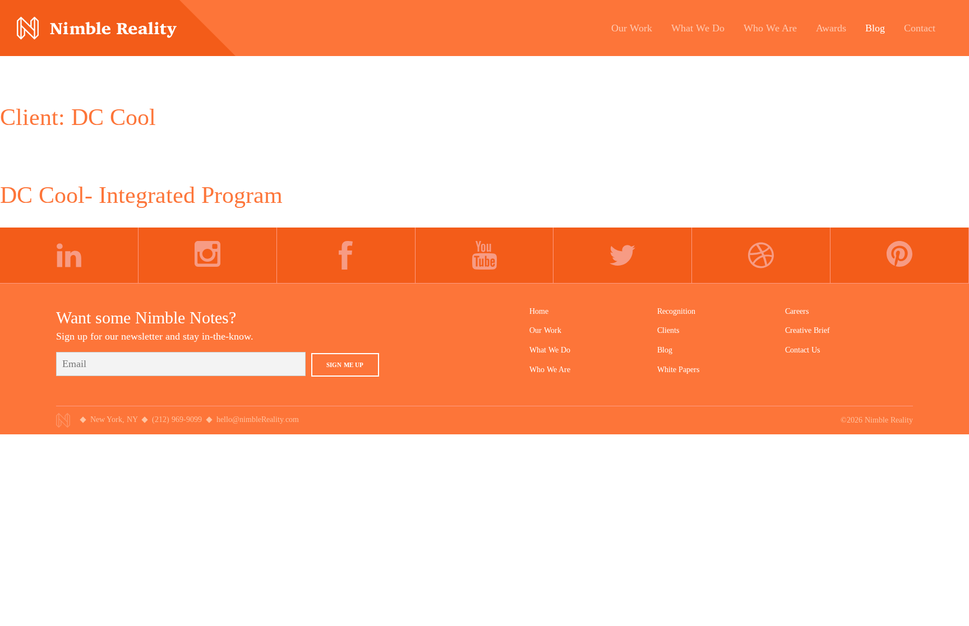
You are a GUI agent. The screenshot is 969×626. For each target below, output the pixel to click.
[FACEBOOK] (346, 256)
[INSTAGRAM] (208, 256)
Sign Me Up (345, 364)
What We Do (549, 350)
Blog (664, 350)
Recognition (676, 311)
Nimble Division (97, 28)
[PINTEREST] (899, 256)
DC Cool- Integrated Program (141, 195)
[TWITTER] (622, 256)
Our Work (545, 330)
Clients (668, 330)
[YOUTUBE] (485, 256)
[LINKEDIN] (69, 256)
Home (538, 311)
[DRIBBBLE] (761, 256)
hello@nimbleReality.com (257, 419)
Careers (797, 311)
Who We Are (549, 369)
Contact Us (802, 350)
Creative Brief (807, 330)
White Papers (678, 369)
